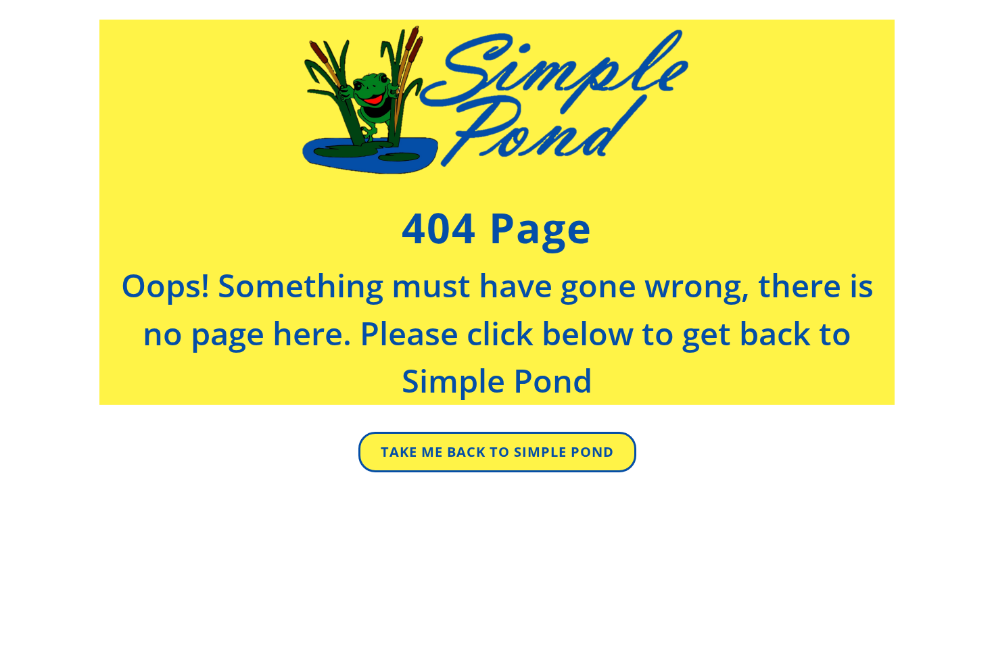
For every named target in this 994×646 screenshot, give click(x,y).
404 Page (497, 227)
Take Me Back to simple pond (497, 452)
